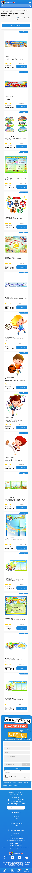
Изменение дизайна (16, 843)
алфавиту (25, 17)
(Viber (12, 801)
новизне (14, 17)
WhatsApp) (18, 801)
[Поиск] (30, 6)
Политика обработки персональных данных (16, 848)
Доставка (16, 833)
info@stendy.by (7, 772)
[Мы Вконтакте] (26, 858)
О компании (16, 812)
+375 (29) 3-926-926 (17, 804)
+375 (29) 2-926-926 (16, 800)
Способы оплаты (16, 836)
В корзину (22, 66)
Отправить (17, 768)
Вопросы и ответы (16, 845)
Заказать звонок (16, 808)
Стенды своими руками (16, 838)
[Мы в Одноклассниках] (12, 858)
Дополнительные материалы (16, 841)
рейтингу (16, 19)
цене (20, 17)
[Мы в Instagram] (5, 858)
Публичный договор (16, 823)
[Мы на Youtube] (19, 858)
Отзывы (16, 821)
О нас (16, 818)
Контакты (16, 816)
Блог (16, 825)
